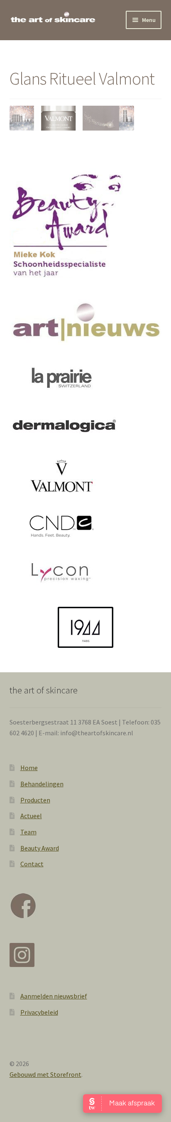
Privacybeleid (39, 1012)
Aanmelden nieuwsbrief (53, 996)
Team (28, 832)
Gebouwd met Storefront (45, 1074)
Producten (35, 800)
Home (29, 767)
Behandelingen (42, 784)
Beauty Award (39, 848)
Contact (32, 864)
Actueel (31, 816)
